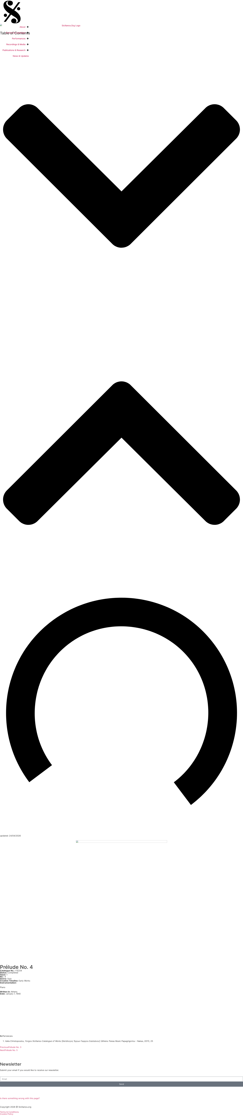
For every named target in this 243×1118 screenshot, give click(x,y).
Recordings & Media (15, 44)
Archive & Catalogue (15, 32)
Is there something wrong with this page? (20, 1098)
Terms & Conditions (9, 1112)
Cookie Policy (6, 1114)
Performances (18, 38)
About (22, 27)
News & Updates (21, 56)
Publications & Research (14, 50)
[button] (121, 176)
